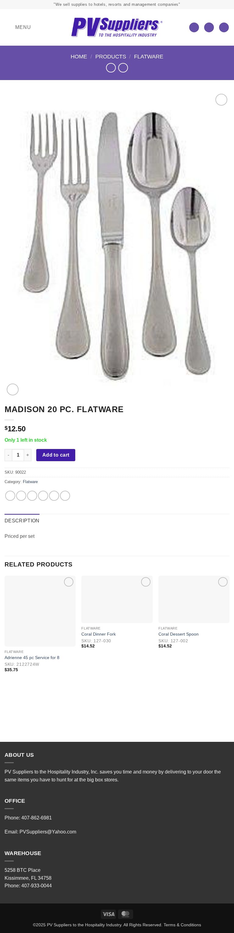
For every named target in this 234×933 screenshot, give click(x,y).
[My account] (209, 28)
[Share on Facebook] (21, 496)
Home (79, 56)
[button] (18, 27)
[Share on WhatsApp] (10, 496)
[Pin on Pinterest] (54, 496)
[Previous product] (123, 67)
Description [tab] (22, 520)
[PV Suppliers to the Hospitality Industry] (117, 27)
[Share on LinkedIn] (65, 496)
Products (110, 56)
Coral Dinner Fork (98, 634)
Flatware (148, 56)
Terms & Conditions (182, 924)
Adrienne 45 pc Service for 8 (32, 657)
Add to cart (55, 455)
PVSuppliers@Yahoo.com (48, 831)
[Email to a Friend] (43, 496)
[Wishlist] (194, 28)
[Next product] (110, 67)
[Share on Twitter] (32, 496)
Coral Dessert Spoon (178, 634)
